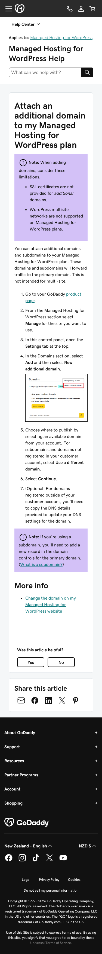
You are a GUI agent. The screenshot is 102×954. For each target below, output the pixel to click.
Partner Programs (21, 775)
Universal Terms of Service (50, 943)
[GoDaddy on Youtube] (63, 860)
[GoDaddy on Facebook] (8, 860)
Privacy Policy (49, 879)
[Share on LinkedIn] (48, 700)
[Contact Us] (69, 9)
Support (12, 746)
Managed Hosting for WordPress (61, 37)
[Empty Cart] (92, 8)
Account (12, 789)
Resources (14, 760)
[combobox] (45, 72)
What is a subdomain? (41, 564)
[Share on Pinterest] (75, 700)
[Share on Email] (21, 700)
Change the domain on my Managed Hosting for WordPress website (50, 604)
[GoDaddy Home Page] (27, 822)
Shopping (13, 803)
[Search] (87, 72)
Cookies (74, 879)
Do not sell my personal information (51, 890)
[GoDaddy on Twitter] (49, 860)
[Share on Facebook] (35, 700)
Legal (26, 879)
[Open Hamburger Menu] (6, 9)
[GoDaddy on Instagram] (22, 860)
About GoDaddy (19, 732)
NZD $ (85, 846)
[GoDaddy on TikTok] (36, 860)
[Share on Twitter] (62, 700)
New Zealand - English (25, 846)
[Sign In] (81, 9)
